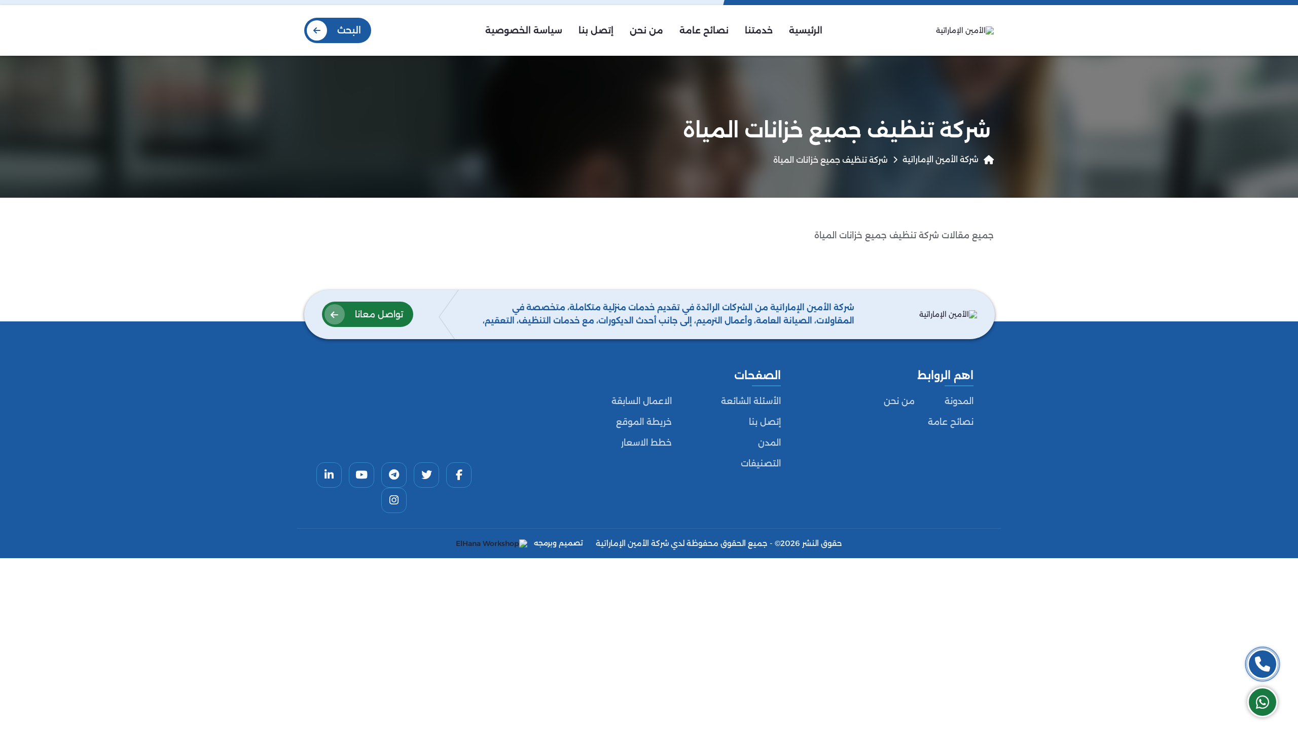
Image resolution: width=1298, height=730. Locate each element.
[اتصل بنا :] (1262, 664)
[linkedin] (329, 475)
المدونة (959, 401)
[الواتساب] (1262, 702)
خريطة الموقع (644, 422)
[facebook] (459, 475)
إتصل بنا (765, 422)
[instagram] (394, 500)
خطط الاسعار (646, 442)
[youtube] (361, 475)
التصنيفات (761, 463)
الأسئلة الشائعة (751, 401)
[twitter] (426, 475)
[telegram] (394, 475)
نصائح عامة (951, 422)
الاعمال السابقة (641, 401)
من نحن (899, 401)
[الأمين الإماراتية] (965, 30)
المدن (769, 442)
